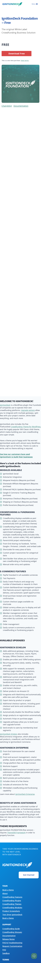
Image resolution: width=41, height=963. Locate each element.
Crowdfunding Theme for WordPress (26, 426)
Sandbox (6, 953)
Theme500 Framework (16, 832)
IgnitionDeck (5, 405)
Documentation (9, 935)
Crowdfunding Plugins (11, 900)
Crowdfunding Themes (11, 904)
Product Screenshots (11, 911)
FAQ (4, 950)
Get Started (28, 875)
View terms (25, 60)
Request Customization (12, 946)
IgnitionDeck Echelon (8, 734)
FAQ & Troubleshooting (12, 942)
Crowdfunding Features (12, 897)
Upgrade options (28, 410)
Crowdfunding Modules (12, 907)
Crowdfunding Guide (11, 928)
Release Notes (8, 939)
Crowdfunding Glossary (12, 932)
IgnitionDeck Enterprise (25, 794)
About (5, 893)
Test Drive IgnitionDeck (12, 914)
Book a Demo (8, 890)
